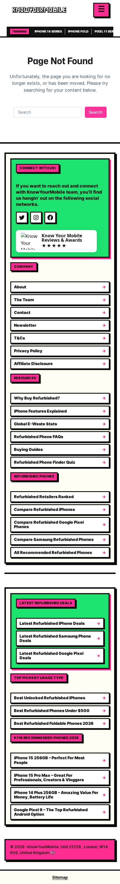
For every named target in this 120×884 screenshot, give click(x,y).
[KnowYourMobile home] (50, 10)
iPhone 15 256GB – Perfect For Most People (49, 760)
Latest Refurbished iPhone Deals (52, 623)
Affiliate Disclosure (33, 363)
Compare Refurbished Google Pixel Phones (49, 524)
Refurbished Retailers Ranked (44, 496)
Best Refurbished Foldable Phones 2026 (53, 723)
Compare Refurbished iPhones (44, 509)
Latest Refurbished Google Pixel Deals (51, 655)
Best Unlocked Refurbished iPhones (49, 697)
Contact (22, 312)
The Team (24, 299)
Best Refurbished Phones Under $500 (52, 710)
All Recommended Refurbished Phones (53, 552)
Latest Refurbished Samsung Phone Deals (55, 638)
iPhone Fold (78, 31)
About (20, 286)
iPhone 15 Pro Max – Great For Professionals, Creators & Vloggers (49, 777)
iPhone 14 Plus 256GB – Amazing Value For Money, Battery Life (56, 794)
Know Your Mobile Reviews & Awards (62, 237)
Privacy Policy (28, 350)
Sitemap (60, 877)
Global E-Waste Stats (35, 423)
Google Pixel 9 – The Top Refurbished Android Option (51, 811)
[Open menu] (101, 10)
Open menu (101, 10)
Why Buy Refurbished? (37, 398)
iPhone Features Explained (40, 411)
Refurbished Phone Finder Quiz (44, 462)
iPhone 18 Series (48, 31)
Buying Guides (28, 449)
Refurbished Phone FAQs (38, 436)
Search (95, 112)
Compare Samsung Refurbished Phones (53, 539)
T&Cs (19, 338)
